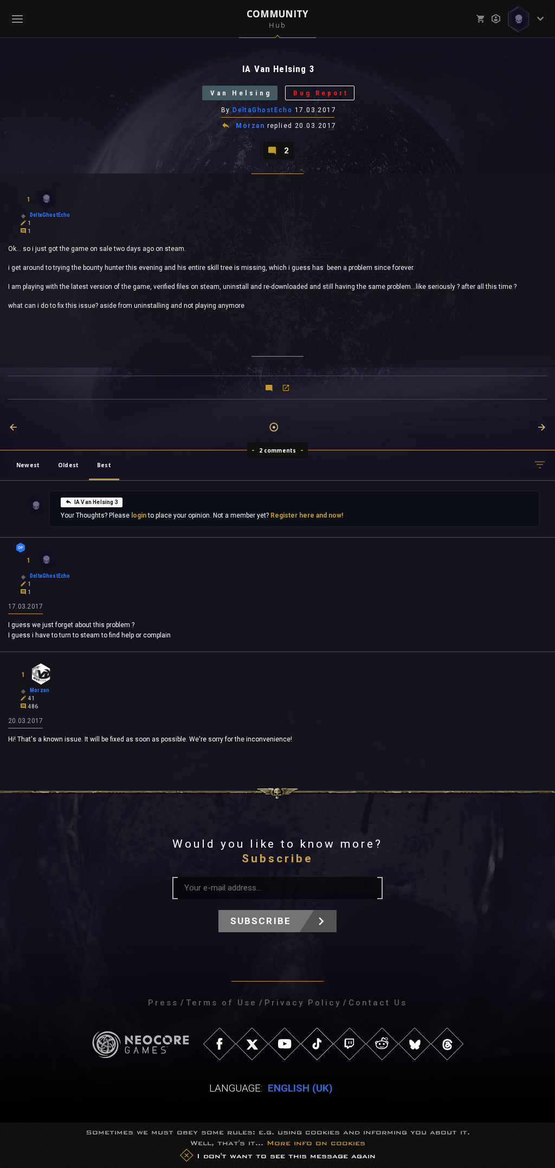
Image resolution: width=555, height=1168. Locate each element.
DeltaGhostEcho (262, 110)
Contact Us (378, 1003)
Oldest (68, 465)
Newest (28, 465)
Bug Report (321, 93)
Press (163, 1003)
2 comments (277, 450)
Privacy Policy (302, 1003)
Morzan (250, 126)
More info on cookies (316, 1143)
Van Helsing (241, 93)
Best (104, 465)
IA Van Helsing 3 (96, 502)
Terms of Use (221, 1003)
